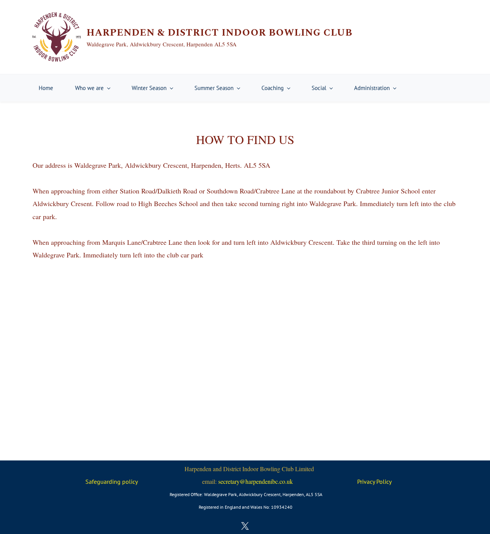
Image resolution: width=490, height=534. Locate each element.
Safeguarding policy (111, 481)
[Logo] (57, 37)
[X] (245, 526)
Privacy (366, 481)
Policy (384, 481)
